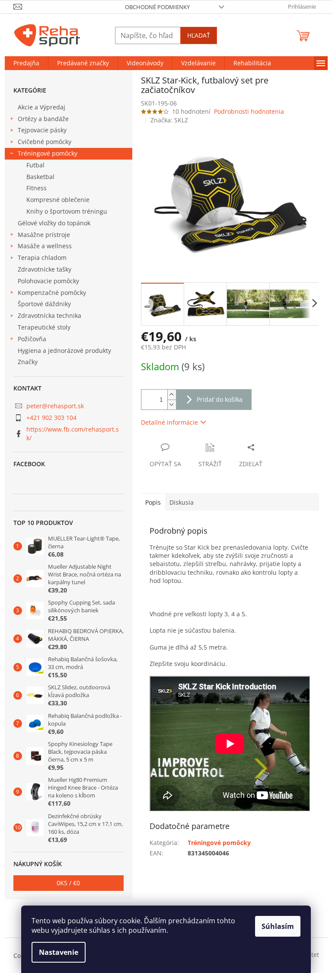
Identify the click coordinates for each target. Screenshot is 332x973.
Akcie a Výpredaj (41, 107)
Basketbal (40, 177)
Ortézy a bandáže (43, 119)
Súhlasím (278, 926)
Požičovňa (32, 339)
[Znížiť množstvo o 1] (171, 405)
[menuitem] (26, 63)
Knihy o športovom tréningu (66, 211)
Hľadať (198, 35)
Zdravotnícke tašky (44, 269)
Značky (28, 362)
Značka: (169, 120)
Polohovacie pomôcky (48, 281)
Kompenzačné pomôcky (52, 292)
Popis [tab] (153, 502)
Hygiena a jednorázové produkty (64, 350)
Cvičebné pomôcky (44, 142)
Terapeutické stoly (44, 327)
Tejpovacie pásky (42, 130)
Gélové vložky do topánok (54, 223)
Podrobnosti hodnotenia (249, 111)
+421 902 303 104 (51, 417)
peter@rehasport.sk (55, 406)
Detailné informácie (169, 422)
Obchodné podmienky (157, 7)
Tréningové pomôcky (47, 153)
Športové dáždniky (44, 304)
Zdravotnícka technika (49, 315)
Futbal (35, 165)
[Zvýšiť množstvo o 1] (171, 395)
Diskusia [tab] (181, 502)
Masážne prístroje (44, 234)
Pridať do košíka (220, 399)
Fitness (36, 188)
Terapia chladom (42, 257)
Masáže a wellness (45, 246)
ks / (68, 883)
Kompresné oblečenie (57, 199)
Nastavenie (58, 952)
